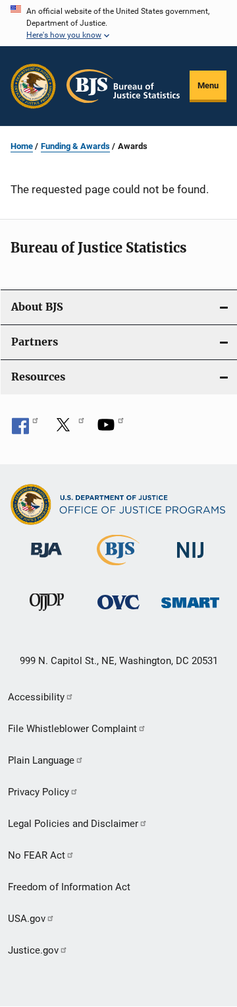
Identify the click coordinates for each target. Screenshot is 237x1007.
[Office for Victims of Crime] (118, 611)
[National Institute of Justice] (190, 560)
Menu (208, 85)
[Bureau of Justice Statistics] (118, 568)
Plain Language (41, 760)
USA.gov (26, 919)
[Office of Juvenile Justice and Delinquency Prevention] (47, 613)
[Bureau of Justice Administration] (46, 560)
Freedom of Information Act (69, 887)
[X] (68, 429)
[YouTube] (110, 429)
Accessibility (36, 697)
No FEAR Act (36, 855)
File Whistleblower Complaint (72, 729)
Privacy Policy (38, 792)
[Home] (123, 86)
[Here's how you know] (118, 23)
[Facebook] (25, 429)
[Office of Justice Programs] (33, 86)
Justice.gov (33, 950)
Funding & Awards (75, 146)
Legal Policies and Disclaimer (73, 824)
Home (22, 146)
